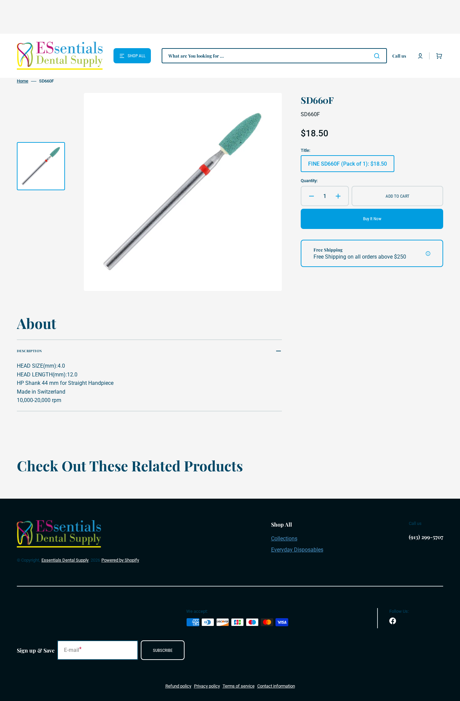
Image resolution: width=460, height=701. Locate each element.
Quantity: (309, 180)
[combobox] (274, 55)
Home (22, 81)
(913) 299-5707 (426, 536)
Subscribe (162, 650)
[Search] (378, 55)
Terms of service (239, 686)
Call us (399, 56)
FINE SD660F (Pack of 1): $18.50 (347, 166)
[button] (420, 55)
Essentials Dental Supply (65, 560)
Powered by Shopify (120, 560)
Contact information (276, 686)
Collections (284, 538)
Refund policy (178, 686)
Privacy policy (207, 686)
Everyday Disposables (297, 549)
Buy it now (372, 218)
